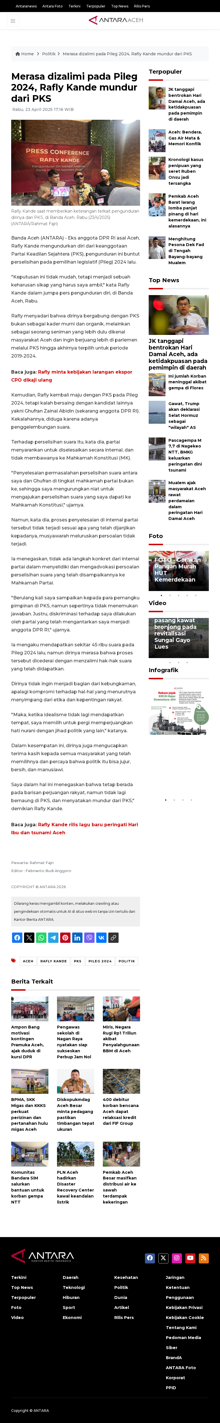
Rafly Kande (53, 961)
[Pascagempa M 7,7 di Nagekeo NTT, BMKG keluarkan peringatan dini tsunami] (157, 448)
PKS (78, 961)
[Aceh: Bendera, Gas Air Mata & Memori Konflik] (157, 140)
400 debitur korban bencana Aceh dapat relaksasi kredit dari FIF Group (121, 1111)
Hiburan (71, 1297)
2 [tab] (170, 595)
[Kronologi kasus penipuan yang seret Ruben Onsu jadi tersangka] (157, 167)
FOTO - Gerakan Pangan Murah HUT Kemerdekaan (177, 569)
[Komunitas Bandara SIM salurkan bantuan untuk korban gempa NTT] (29, 1153)
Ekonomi (72, 1317)
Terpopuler (95, 6)
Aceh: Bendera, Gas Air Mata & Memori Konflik (185, 138)
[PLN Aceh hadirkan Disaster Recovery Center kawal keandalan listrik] (75, 1153)
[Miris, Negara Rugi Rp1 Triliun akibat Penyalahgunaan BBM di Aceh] (121, 1008)
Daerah (70, 1277)
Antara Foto (52, 6)
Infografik (163, 670)
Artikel (121, 1307)
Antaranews (26, 6)
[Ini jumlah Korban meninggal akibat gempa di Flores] (157, 384)
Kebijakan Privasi (184, 1307)
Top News (119, 6)
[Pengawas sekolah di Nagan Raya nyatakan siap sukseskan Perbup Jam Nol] (75, 1008)
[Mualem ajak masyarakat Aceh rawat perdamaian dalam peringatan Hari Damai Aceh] (157, 491)
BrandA (174, 1357)
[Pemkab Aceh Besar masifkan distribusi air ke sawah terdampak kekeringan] (121, 1153)
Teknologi (74, 1287)
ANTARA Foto (181, 1367)
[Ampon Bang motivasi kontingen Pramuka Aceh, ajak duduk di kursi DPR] (29, 1008)
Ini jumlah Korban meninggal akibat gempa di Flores (187, 382)
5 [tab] (196, 595)
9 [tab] (179, 662)
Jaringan (175, 1277)
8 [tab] (170, 662)
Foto (156, 536)
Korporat (175, 1377)
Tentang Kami (181, 1327)
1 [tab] (161, 595)
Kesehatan (126, 1277)
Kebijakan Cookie (185, 1317)
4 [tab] (187, 595)
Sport (69, 1307)
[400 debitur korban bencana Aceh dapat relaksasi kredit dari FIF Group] (121, 1081)
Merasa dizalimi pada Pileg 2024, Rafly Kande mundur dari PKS (127, 53)
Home (27, 53)
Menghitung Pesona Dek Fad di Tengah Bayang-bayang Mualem (186, 250)
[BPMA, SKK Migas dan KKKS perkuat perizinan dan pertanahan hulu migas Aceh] (29, 1081)
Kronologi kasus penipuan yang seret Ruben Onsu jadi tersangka (185, 171)
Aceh (28, 961)
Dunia (120, 1297)
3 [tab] (179, 595)
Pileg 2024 (100, 961)
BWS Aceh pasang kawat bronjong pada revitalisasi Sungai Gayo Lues (175, 630)
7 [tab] (204, 655)
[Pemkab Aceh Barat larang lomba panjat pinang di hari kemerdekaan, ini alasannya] (157, 204)
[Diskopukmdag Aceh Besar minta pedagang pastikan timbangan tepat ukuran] (75, 1081)
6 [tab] (196, 655)
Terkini (74, 6)
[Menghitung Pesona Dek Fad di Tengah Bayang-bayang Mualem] (157, 247)
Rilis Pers (142, 6)
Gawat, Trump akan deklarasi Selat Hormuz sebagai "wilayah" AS (184, 415)
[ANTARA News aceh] (116, 20)
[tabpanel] (179, 571)
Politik (49, 53)
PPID (171, 1387)
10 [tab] (187, 662)
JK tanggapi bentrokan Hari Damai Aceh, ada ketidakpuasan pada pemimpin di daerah (186, 104)
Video (157, 603)
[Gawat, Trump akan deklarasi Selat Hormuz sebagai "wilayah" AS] (157, 412)
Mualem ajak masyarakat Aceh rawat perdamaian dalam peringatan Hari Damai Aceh (187, 500)
